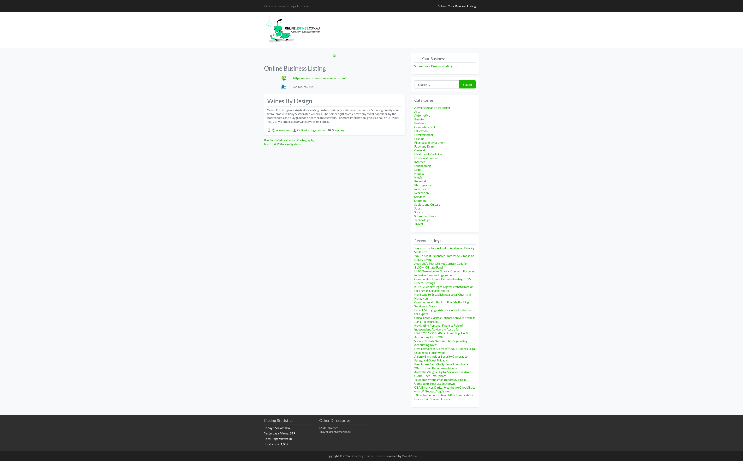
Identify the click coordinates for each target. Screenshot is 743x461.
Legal (417, 169)
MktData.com (328, 428)
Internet (419, 162)
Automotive (422, 115)
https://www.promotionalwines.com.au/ (319, 78)
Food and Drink (424, 146)
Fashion (419, 138)
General (419, 150)
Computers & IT (425, 127)
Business (420, 123)
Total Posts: (272, 444)
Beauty (419, 119)
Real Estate (421, 189)
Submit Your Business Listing (457, 6)
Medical (419, 173)
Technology (422, 220)
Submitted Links (425, 216)
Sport (418, 208)
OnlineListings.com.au (311, 130)
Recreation (421, 193)
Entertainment (423, 134)
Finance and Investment (429, 142)
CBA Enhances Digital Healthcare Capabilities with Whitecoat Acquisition (444, 389)
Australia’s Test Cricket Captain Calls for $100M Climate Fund (441, 265)
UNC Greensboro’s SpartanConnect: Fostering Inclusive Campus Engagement (445, 273)
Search (467, 84)
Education (421, 131)
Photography (423, 185)
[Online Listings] (293, 29)
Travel (418, 224)
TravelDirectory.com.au (335, 432)
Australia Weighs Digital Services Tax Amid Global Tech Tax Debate (442, 374)
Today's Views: (274, 428)
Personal (420, 181)
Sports (418, 212)
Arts (417, 111)
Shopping (338, 130)
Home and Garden (426, 158)
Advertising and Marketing (432, 107)
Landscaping (422, 165)
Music (418, 177)
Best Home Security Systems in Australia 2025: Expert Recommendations (441, 366)
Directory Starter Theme (367, 456)
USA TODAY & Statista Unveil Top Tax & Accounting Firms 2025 (441, 335)
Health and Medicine (428, 154)
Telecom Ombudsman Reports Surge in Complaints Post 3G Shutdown (440, 381)
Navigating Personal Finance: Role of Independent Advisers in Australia (438, 327)
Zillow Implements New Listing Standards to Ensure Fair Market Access (443, 397)
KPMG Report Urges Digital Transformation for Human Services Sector (443, 288)
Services (419, 196)
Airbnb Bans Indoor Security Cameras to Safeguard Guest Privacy (441, 358)
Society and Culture (427, 204)
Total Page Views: (276, 438)
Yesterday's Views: (277, 433)
